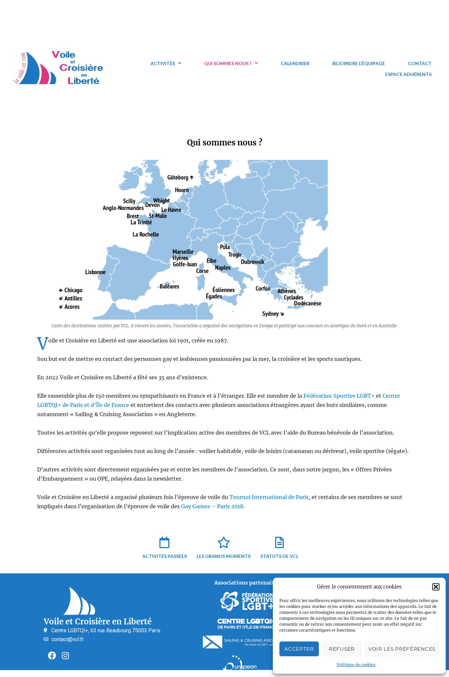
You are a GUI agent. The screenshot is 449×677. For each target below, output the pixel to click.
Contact (420, 63)
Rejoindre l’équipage (358, 63)
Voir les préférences (402, 649)
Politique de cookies (356, 664)
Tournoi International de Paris (269, 497)
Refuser (342, 649)
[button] (436, 587)
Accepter (299, 649)
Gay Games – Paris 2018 (212, 506)
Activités (163, 63)
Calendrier (295, 63)
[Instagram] (65, 656)
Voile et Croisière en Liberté (98, 621)
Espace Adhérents (408, 74)
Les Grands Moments (223, 556)
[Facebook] (52, 656)
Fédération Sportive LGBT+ (339, 395)
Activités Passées (164, 556)
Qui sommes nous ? (227, 63)
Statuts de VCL (279, 556)
